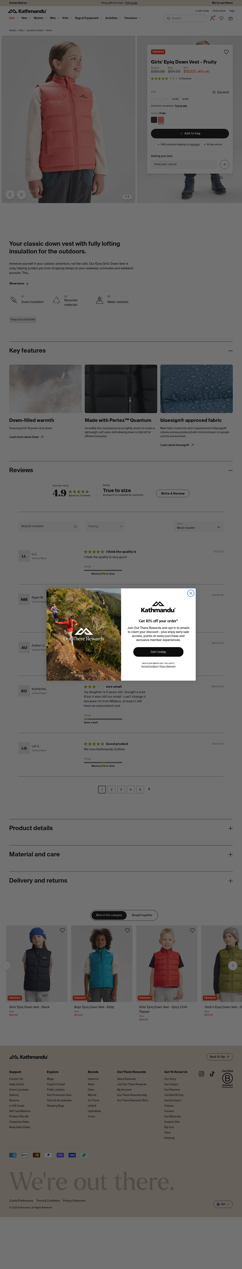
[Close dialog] (190, 593)
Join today (158, 652)
